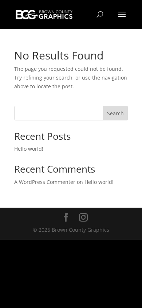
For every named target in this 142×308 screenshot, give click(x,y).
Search (115, 113)
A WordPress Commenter (44, 181)
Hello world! (28, 148)
